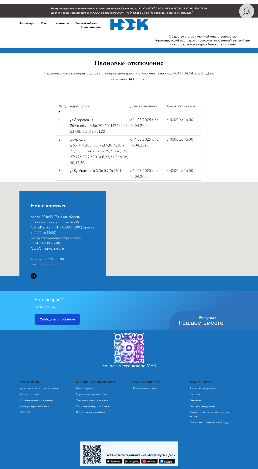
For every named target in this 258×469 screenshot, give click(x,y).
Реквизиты (195, 400)
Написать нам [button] (91, 27)
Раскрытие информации (202, 388)
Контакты (62, 23)
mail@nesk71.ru (51, 264)
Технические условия (144, 388)
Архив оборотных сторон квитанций (39, 388)
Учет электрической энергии (92, 400)
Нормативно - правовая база (92, 394)
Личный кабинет (86, 23)
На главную (27, 23)
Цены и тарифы (84, 388)
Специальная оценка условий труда (209, 422)
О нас (45, 23)
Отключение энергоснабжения (36, 400)
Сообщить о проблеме (57, 319)
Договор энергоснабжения (34, 406)
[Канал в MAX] (34, 276)
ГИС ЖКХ (24, 412)
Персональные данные (202, 406)
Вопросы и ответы (29, 394)
